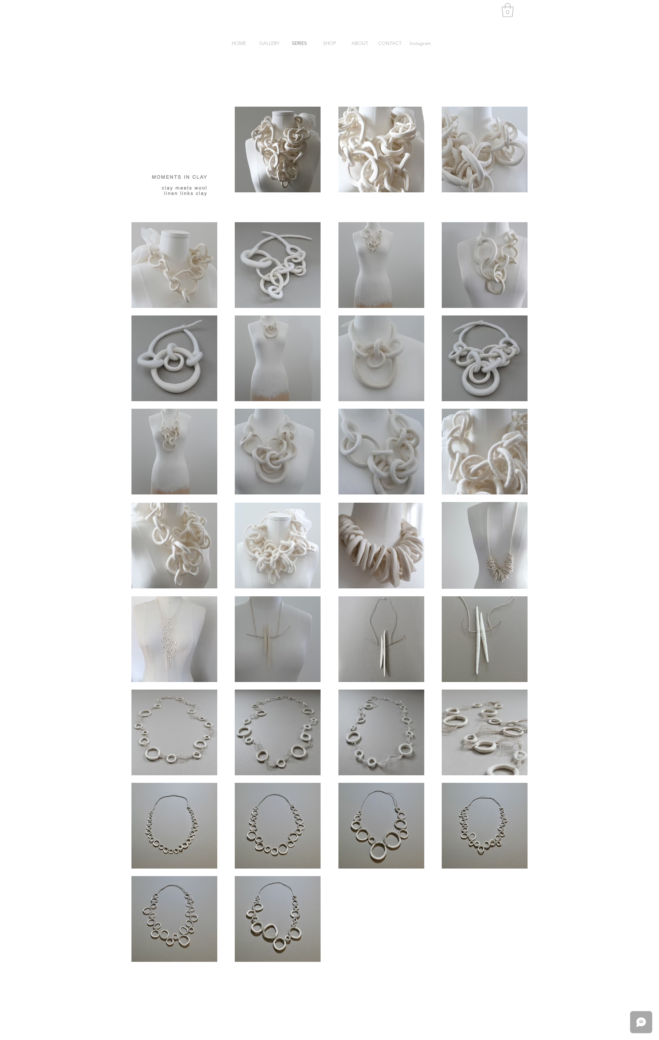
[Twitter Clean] (476, 1001)
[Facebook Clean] (462, 1001)
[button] (507, 10)
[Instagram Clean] (490, 1001)
